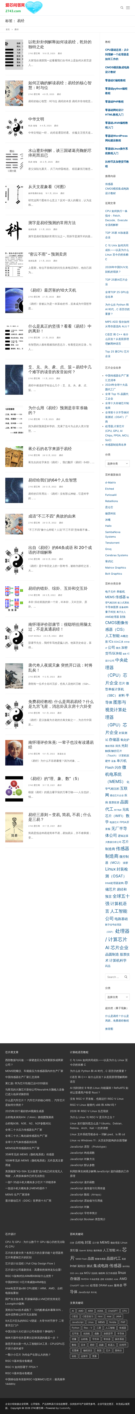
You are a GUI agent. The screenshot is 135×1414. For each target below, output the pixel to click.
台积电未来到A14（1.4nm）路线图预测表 (29, 1117)
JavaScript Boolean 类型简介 (88, 1219)
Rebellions (111, 501)
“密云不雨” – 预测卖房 (47, 254)
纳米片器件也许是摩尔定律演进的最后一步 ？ (32, 1337)
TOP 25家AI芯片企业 (116, 282)
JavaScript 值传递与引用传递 (87, 1188)
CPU (124, 1310)
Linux (110, 868)
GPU (77, 1273)
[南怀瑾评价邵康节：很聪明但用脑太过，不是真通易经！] (14, 637)
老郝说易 (32, 229)
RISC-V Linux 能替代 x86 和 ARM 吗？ (93, 1104)
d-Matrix (110, 482)
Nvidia (112, 1322)
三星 (98, 1327)
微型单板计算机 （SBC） (117, 689)
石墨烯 (75, 1350)
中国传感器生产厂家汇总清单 (22, 1077)
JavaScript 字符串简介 (83, 1213)
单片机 (122, 761)
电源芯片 (114, 822)
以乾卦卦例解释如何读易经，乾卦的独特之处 (60, 44)
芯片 (122, 683)
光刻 (124, 745)
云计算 (95, 1242)
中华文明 (36, 119)
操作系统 (126, 1266)
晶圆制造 (112, 954)
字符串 (95, 1339)
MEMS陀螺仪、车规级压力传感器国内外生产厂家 (34, 1071)
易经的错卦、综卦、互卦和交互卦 (58, 588)
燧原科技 (110, 513)
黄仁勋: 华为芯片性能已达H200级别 (26, 1083)
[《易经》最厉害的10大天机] (14, 300)
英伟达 (90, 1250)
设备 (113, 761)
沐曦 (107, 519)
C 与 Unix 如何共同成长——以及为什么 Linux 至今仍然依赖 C (117, 252)
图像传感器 (100, 1259)
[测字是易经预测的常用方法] (14, 230)
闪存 (72, 1242)
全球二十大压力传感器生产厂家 (23, 1129)
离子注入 (121, 612)
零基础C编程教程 (115, 80)
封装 (88, 1242)
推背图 (109, 1028)
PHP (123, 1322)
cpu (82, 1285)
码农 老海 (32, 126)
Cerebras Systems (116, 555)
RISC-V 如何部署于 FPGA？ (21, 1367)
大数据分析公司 (113, 842)
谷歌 (74, 1356)
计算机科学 (118, 960)
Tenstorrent (112, 542)
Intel (73, 1266)
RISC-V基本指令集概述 (18, 1360)
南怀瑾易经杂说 (35, 193)
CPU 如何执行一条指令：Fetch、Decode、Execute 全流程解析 (116, 217)
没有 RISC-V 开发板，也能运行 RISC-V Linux (97, 1098)
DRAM (103, 1285)
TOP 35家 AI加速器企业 (116, 235)
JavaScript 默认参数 (82, 1165)
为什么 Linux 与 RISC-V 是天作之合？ (92, 1117)
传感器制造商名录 (115, 444)
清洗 (118, 745)
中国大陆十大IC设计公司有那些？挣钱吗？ (30, 1331)
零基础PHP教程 (114, 101)
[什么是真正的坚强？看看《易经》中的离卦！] (14, 339)
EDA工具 (118, 641)
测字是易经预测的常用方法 (52, 222)
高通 (124, 1259)
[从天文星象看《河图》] (14, 197)
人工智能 (112, 636)
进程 (102, 1279)
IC (120, 1251)
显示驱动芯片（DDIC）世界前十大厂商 (28, 1200)
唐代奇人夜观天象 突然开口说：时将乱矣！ (60, 667)
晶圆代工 (114, 1258)
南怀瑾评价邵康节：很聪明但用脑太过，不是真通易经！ (60, 627)
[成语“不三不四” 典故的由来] (14, 524)
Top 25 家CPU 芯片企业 (117, 354)
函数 (96, 1333)
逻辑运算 (123, 835)
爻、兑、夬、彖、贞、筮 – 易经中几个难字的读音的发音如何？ (60, 369)
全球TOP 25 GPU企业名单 (117, 294)
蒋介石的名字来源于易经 (50, 448)
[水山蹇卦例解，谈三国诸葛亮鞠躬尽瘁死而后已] (14, 161)
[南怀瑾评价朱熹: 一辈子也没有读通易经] (14, 752)
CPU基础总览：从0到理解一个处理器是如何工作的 (117, 54)
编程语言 (87, 1350)
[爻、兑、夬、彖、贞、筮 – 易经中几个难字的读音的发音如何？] (14, 380)
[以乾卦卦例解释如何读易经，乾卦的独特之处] (14, 54)
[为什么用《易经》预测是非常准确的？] (14, 420)
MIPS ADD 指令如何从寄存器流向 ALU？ (117, 324)
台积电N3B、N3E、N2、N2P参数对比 (28, 1123)
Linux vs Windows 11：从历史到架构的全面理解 (98, 1140)
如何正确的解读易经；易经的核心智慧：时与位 (60, 85)
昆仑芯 (109, 507)
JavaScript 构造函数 (82, 1152)
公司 (111, 647)
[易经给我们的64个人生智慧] (14, 490)
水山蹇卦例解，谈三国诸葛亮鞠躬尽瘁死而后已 (60, 153)
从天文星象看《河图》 (48, 186)
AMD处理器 (112, 616)
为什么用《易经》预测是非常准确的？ (58, 410)
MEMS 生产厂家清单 (17, 1194)
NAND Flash (81, 1259)
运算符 (84, 1356)
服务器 (118, 1285)
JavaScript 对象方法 (82, 1159)
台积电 (79, 1242)
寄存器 (107, 1339)
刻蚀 (122, 616)
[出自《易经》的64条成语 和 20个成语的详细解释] (14, 560)
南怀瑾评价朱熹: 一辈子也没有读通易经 (61, 745)
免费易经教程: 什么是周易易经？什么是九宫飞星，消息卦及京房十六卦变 (61, 704)
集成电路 (100, 1265)
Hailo (108, 525)
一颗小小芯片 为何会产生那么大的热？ (28, 1354)
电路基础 (121, 919)
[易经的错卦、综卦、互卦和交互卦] (14, 598)
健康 (124, 654)
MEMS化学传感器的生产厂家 (22, 1148)
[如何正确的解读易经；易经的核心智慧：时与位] (14, 93)
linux (122, 1272)
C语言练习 (87, 1316)
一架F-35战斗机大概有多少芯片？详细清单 (30, 1182)
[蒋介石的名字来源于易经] (14, 456)
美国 (99, 1350)
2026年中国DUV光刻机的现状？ (116, 269)
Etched (109, 488)
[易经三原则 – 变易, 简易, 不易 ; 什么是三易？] (14, 827)
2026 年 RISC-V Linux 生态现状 (89, 1111)
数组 (74, 1344)
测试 (90, 1266)
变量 (74, 1339)
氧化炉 (125, 739)
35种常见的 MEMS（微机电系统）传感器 (29, 1154)
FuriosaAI (111, 494)
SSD (72, 1273)
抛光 (118, 648)
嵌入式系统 (123, 602)
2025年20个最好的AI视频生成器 (24, 1111)
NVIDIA (85, 1279)
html (100, 1316)
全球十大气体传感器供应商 (21, 1142)
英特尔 (81, 1266)
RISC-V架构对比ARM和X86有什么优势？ (29, 1276)
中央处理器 (94, 1279)
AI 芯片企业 (116, 947)
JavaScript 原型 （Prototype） (89, 1146)
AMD (123, 1279)
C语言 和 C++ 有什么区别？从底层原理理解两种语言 (117, 339)
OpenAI (82, 1250)
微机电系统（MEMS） (115, 774)
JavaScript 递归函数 (82, 1182)
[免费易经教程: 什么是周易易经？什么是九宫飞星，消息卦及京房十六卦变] (14, 714)
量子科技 (110, 611)
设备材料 (123, 607)
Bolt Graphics (113, 573)
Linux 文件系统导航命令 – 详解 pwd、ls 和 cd (97, 1134)
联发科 (110, 1286)
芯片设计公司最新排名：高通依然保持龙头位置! (33, 1269)
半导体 (120, 1333)
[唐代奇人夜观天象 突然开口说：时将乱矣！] (14, 675)
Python (75, 1327)
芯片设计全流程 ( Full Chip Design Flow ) (30, 1263)
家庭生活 (61, 754)
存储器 (114, 739)
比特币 (122, 1344)
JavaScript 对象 (79, 1206)
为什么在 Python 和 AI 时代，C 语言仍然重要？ (117, 309)
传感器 (109, 184)
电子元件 (110, 591)
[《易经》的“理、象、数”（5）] (14, 789)
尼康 (81, 1273)
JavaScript (84, 1292)
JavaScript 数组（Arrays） (86, 1194)
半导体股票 (111, 607)
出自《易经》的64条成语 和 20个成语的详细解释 (60, 550)
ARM (90, 1310)
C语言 (75, 1316)
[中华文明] (14, 127)
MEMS (110, 597)
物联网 (101, 1273)
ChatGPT (75, 1285)
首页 (8, 29)
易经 (60, 53)
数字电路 (118, 810)
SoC (87, 1285)
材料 (122, 695)
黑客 (94, 1356)
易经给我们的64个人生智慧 (52, 480)
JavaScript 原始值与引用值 (86, 1200)
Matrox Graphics (115, 567)
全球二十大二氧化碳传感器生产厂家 (26, 1135)
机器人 (111, 1344)
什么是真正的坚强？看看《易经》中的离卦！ (60, 328)
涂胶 (125, 862)
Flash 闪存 (113, 767)
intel (109, 1316)
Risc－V (88, 1327)
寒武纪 (109, 561)
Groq (108, 549)
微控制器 (98, 1250)
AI (117, 1250)
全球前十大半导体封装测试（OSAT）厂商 (117, 417)
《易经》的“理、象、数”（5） (54, 778)
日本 (83, 1344)
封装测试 (109, 1279)
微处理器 (109, 746)
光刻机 (94, 1273)
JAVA (118, 1316)
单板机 (121, 591)
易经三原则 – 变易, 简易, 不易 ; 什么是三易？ (59, 817)
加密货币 (108, 1333)
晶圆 (91, 1258)
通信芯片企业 (117, 795)
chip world (34, 636)
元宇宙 (75, 1333)
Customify (64, 1408)
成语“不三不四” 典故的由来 (52, 516)
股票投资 (114, 802)
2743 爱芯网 (34, 53)
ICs (111, 641)
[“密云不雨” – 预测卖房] (14, 264)
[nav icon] (128, 7)
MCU (87, 1273)
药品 (107, 966)
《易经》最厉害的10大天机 (52, 290)
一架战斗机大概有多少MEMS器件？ (26, 1188)
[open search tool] (122, 7)
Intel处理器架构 (114, 883)
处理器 (94, 1285)
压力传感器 (111, 1273)
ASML (116, 1279)
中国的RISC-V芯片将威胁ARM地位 (25, 1282)
